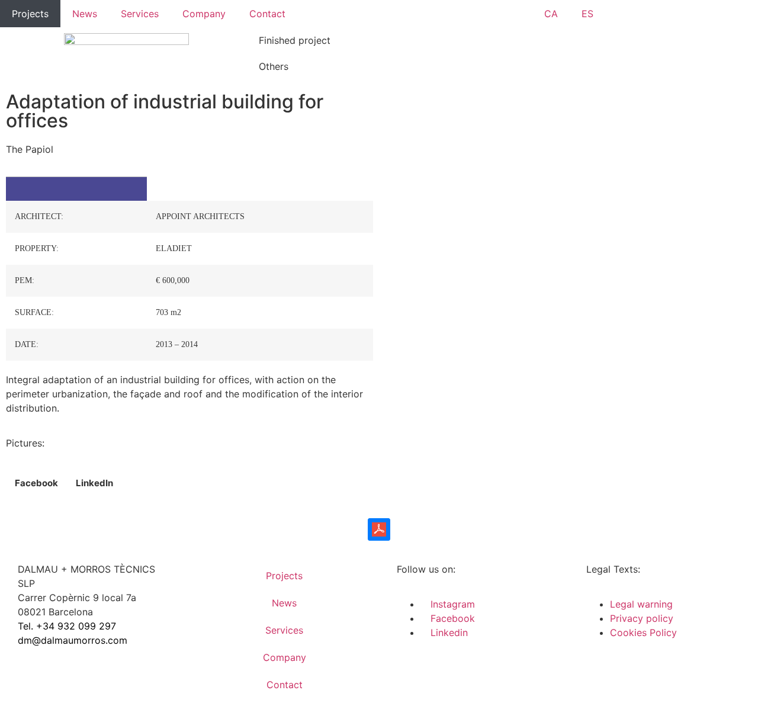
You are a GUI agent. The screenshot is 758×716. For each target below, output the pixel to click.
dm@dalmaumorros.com (72, 640)
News (84, 14)
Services (140, 14)
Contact (267, 14)
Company (204, 14)
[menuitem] (551, 13)
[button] (36, 483)
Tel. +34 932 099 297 (67, 626)
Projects (30, 14)
